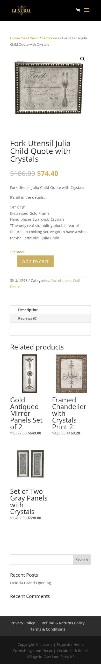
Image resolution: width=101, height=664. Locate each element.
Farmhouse (50, 38)
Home (15, 38)
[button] (82, 59)
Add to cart (35, 261)
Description (28, 309)
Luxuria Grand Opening (30, 582)
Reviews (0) (27, 318)
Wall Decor (31, 38)
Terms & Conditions (47, 629)
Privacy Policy (23, 622)
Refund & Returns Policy (63, 622)
